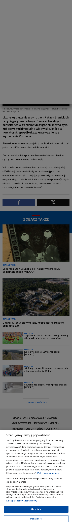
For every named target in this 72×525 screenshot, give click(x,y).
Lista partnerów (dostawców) (21, 500)
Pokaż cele (36, 518)
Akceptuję (35, 509)
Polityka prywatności (48, 473)
